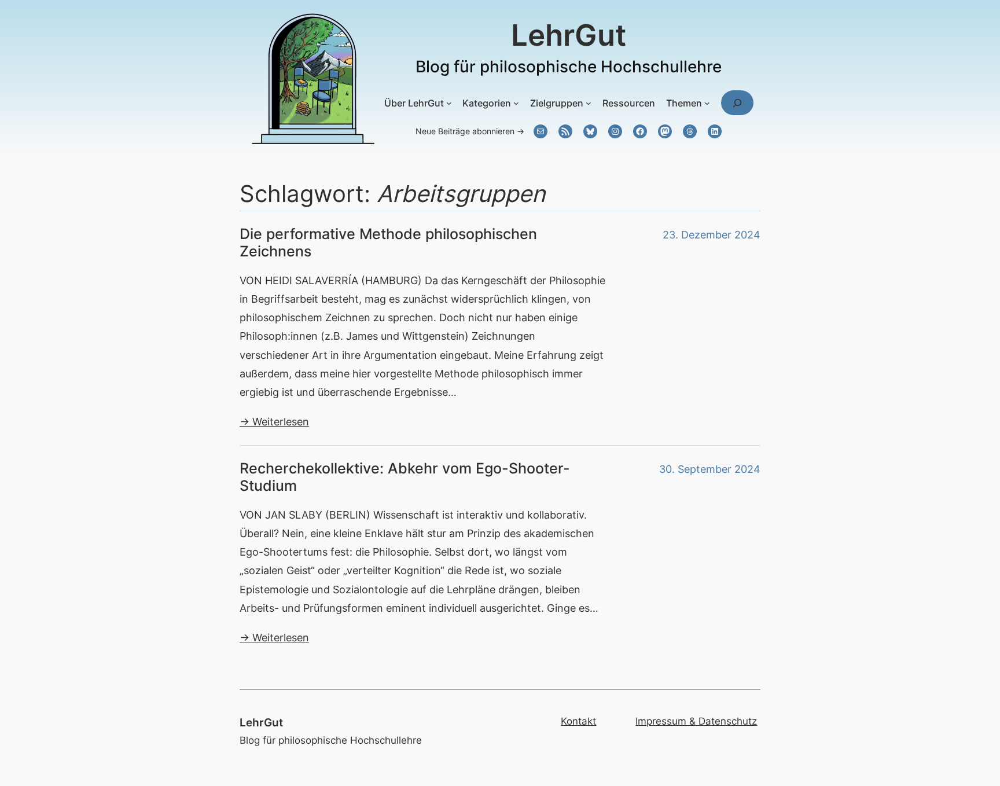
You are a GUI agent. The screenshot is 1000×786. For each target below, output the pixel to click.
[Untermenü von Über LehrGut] (449, 103)
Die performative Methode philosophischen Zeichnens (388, 242)
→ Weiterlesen (274, 421)
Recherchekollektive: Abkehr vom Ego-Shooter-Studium (405, 477)
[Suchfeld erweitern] (737, 102)
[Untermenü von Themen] (707, 103)
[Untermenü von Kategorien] (516, 103)
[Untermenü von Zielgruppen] (588, 103)
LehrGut (568, 35)
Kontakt (578, 721)
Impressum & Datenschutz (696, 721)
